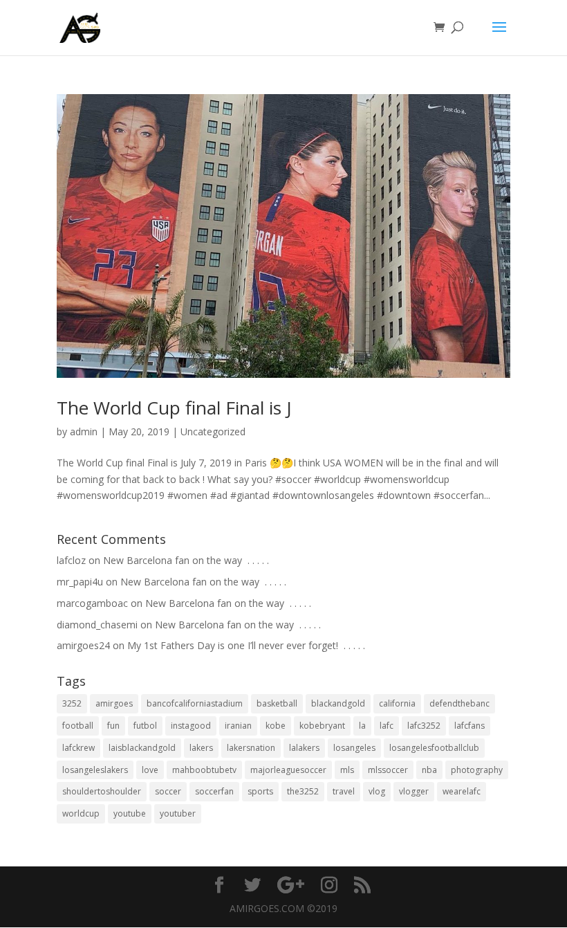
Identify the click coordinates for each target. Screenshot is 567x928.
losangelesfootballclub (434, 748)
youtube (129, 813)
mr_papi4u (80, 581)
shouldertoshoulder (101, 791)
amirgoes (114, 703)
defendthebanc (459, 703)
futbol (145, 725)
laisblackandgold (142, 748)
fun (113, 725)
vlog (377, 791)
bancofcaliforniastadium (195, 703)
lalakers (304, 748)
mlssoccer (388, 770)
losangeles (354, 748)
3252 (72, 703)
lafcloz (71, 560)
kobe (276, 725)
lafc (386, 725)
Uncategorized (212, 431)
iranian (238, 725)
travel (344, 791)
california (397, 703)
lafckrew (78, 748)
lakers (201, 748)
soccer (168, 791)
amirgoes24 (83, 645)
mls (347, 770)
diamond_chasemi (97, 624)
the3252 (303, 791)
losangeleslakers (95, 770)
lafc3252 (423, 725)
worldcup (81, 813)
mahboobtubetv (204, 770)
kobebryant (322, 725)
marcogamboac (92, 603)
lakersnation (251, 748)
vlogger (414, 791)
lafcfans (469, 725)
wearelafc (462, 791)
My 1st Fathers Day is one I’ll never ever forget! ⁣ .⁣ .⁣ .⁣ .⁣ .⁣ (246, 645)
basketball (277, 703)
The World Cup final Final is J (174, 407)
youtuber (178, 813)
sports (260, 791)
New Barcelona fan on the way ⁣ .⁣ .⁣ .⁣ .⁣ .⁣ (186, 560)
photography (477, 770)
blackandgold (338, 703)
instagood (191, 725)
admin (83, 431)
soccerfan (214, 791)
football (77, 725)
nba (429, 770)
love (150, 770)
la (362, 725)
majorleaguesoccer (288, 770)
